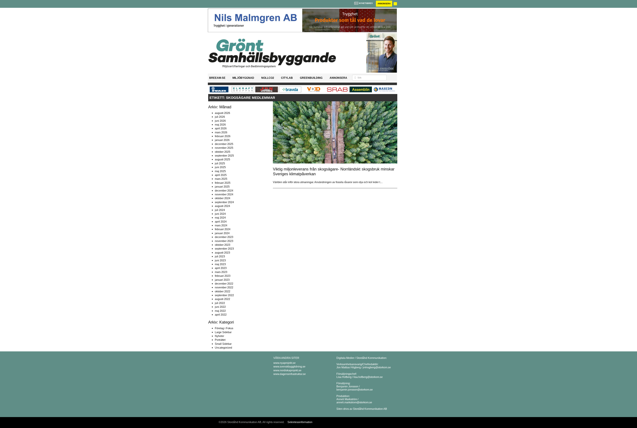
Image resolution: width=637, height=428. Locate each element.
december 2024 (224, 190)
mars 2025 (221, 178)
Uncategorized (223, 347)
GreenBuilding (311, 77)
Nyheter (219, 336)
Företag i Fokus (224, 328)
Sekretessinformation (299, 422)
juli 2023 (220, 256)
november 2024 (224, 194)
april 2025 (221, 175)
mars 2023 (221, 272)
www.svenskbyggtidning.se (289, 366)
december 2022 (224, 283)
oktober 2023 (222, 244)
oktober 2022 (222, 291)
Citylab (287, 77)
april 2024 (221, 221)
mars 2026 (221, 132)
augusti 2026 (222, 113)
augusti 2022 (222, 299)
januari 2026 (222, 140)
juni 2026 (220, 120)
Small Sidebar (223, 343)
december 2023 (224, 237)
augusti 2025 (222, 159)
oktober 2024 (222, 198)
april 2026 (221, 128)
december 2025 (224, 144)
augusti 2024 (222, 206)
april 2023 (221, 268)
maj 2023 (220, 264)
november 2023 (224, 241)
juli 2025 (220, 163)
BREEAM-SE (217, 77)
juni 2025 (220, 167)
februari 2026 (222, 136)
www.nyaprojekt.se (284, 363)
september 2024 (224, 202)
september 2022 (224, 295)
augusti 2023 (222, 252)
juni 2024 (220, 213)
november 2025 (224, 147)
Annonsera (384, 3)
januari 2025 (222, 186)
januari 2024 (222, 233)
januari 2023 (222, 279)
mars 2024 (221, 225)
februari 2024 (222, 229)
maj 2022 (220, 310)
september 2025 (224, 155)
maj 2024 (220, 217)
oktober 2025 (222, 151)
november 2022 (224, 287)
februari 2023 (222, 275)
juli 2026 (220, 116)
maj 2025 (220, 171)
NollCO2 (267, 77)
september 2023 (224, 248)
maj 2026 (220, 124)
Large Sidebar (223, 332)
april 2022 (221, 314)
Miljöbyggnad (243, 77)
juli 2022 (220, 303)
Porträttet (220, 339)
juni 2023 (220, 260)
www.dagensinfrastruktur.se (289, 374)
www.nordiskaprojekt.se (287, 370)
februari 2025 (222, 182)
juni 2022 (220, 306)
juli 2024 (220, 210)
